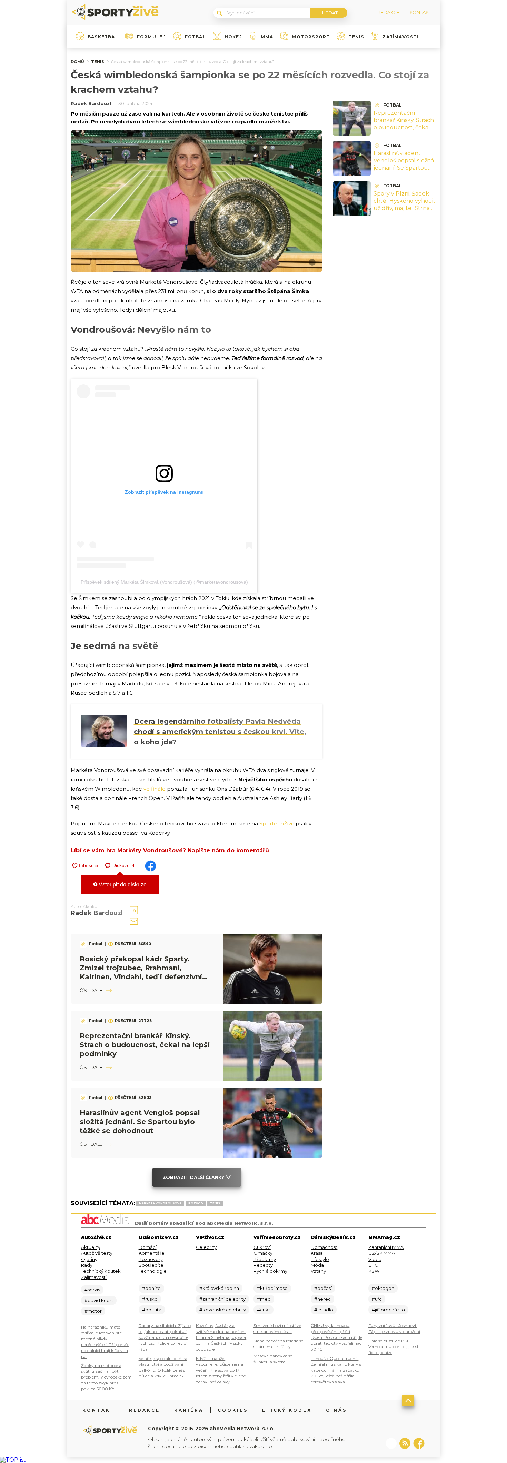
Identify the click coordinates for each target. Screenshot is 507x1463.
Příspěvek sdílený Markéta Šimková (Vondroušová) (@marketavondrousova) (164, 582)
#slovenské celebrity (222, 1309)
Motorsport (311, 37)
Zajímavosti (400, 37)
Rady (86, 1265)
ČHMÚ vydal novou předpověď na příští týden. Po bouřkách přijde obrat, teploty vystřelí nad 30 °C (336, 1337)
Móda (317, 1265)
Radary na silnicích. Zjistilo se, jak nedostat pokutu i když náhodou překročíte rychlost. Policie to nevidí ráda (165, 1337)
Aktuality (90, 1247)
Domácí (148, 1247)
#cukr (263, 1309)
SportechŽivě (276, 823)
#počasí (323, 1288)
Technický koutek (101, 1271)
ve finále (154, 788)
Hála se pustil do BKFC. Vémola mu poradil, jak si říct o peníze (393, 1346)
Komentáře (152, 1253)
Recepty (263, 1265)
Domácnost (324, 1247)
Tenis (356, 37)
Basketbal (103, 37)
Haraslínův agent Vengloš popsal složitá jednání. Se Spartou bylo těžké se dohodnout (140, 1122)
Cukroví (262, 1247)
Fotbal (195, 37)
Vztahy (318, 1271)
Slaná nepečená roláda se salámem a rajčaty (278, 1343)
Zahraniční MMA (386, 1247)
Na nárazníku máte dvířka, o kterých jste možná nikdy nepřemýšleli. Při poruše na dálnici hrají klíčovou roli (105, 1341)
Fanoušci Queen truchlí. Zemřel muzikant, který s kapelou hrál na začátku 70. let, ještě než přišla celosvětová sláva (336, 1370)
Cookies (233, 1410)
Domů (77, 61)
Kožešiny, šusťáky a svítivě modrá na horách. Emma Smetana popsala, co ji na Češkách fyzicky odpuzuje (221, 1337)
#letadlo (323, 1309)
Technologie (153, 1271)
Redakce (144, 1410)
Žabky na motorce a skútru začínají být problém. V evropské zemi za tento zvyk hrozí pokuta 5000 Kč (107, 1377)
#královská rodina (219, 1288)
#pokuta (151, 1309)
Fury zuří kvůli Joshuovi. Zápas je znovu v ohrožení (394, 1328)
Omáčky (263, 1253)
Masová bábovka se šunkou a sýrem (273, 1358)
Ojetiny (89, 1259)
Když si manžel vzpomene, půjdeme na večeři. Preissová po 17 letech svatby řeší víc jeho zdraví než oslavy (221, 1370)
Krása (317, 1253)
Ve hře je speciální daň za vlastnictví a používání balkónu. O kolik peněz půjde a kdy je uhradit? (163, 1367)
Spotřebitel (152, 1265)
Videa (374, 1259)
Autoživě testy (96, 1253)
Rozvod (195, 1203)
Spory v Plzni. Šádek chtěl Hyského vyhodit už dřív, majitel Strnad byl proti (405, 204)
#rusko (150, 1299)
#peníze (151, 1288)
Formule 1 (151, 37)
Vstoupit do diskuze (122, 885)
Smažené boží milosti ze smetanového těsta (277, 1328)
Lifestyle (320, 1259)
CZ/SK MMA (381, 1253)
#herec (322, 1299)
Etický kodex (287, 1410)
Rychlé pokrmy (270, 1271)
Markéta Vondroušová (160, 1203)
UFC (373, 1265)
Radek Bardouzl (91, 103)
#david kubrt (98, 1300)
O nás (336, 1410)
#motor (93, 1311)
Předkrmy (265, 1259)
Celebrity (206, 1247)
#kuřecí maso (272, 1288)
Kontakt (98, 1410)
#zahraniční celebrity (222, 1299)
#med (264, 1299)
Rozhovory (151, 1259)
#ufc (377, 1299)
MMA (267, 37)
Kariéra (188, 1410)
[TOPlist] (13, 1459)
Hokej (233, 37)
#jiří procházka (388, 1309)
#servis (92, 1289)
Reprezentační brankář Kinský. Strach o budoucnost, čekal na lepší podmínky (145, 1045)
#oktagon (383, 1288)
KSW (373, 1271)
